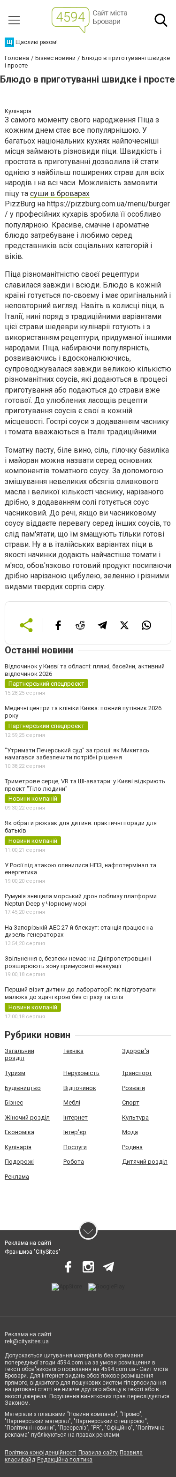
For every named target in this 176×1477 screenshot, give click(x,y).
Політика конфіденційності (41, 1452)
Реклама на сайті (28, 1243)
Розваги (133, 1087)
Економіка (19, 1132)
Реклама (17, 1176)
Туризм (15, 1072)
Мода (130, 1132)
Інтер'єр (74, 1132)
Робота (73, 1161)
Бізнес (14, 1102)
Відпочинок (79, 1087)
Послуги (75, 1147)
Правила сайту (98, 1452)
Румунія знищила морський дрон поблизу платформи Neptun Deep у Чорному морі (81, 900)
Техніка (73, 1050)
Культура (135, 1117)
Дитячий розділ (145, 1161)
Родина (132, 1147)
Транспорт (137, 1072)
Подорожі (19, 1161)
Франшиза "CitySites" (33, 1252)
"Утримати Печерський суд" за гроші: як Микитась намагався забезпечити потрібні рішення (77, 754)
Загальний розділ (19, 1054)
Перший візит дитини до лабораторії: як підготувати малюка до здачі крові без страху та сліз (80, 993)
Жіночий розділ (27, 1117)
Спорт (130, 1102)
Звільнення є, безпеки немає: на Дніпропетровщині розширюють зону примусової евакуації (78, 962)
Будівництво (23, 1087)
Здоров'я (135, 1050)
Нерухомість (81, 1072)
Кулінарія (18, 1147)
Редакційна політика (64, 1459)
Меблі (71, 1102)
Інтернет (75, 1117)
